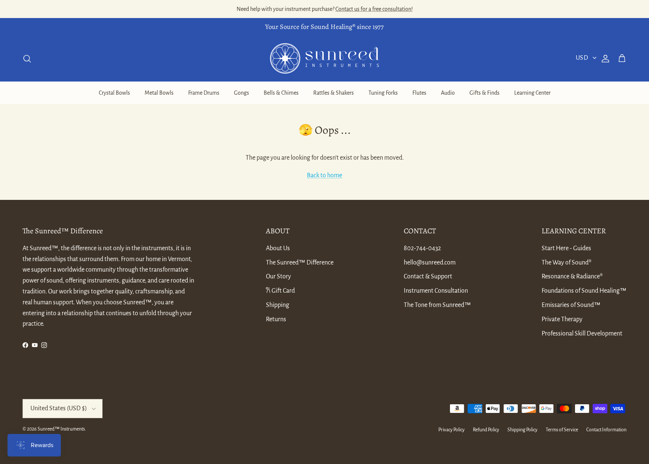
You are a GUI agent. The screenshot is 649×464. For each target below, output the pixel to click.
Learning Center (532, 93)
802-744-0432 (422, 248)
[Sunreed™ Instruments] (324, 58)
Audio (448, 93)
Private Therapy (562, 319)
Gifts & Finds (484, 93)
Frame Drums (203, 93)
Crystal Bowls (114, 93)
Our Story (278, 276)
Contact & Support (428, 276)
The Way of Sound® (567, 262)
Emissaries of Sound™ (571, 305)
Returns (276, 319)
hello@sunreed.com (430, 262)
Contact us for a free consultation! (374, 9)
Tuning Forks (383, 93)
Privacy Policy (451, 429)
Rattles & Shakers (333, 93)
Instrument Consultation (436, 290)
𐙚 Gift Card (280, 290)
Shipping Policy (522, 429)
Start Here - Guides (566, 248)
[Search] (27, 58)
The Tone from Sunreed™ (437, 305)
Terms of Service (562, 429)
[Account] (604, 58)
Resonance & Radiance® (572, 276)
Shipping (277, 305)
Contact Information (606, 429)
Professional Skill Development (582, 333)
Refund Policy (486, 429)
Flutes (419, 93)
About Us (278, 248)
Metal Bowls (159, 93)
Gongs (241, 93)
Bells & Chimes (281, 93)
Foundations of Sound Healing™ (584, 290)
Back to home (324, 175)
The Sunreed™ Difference (300, 262)
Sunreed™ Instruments (61, 429)
